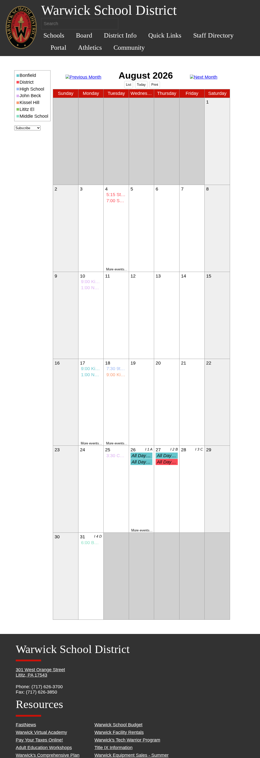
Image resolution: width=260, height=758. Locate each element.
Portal (58, 47)
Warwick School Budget (118, 724)
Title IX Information (113, 747)
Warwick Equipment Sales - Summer (131, 755)
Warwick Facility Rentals (119, 732)
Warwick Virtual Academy (41, 732)
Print (154, 85)
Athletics (90, 47)
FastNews (26, 724)
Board (84, 35)
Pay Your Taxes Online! (39, 740)
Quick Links (164, 35)
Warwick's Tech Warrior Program (127, 740)
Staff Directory (213, 35)
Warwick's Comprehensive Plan (47, 755)
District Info (120, 35)
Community (129, 47)
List (128, 85)
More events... (116, 269)
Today (141, 85)
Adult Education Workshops (44, 747)
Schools (53, 35)
